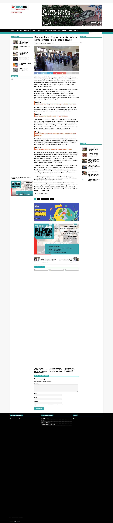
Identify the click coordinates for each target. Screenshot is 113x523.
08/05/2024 (38, 43)
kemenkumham (45, 199)
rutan (52, 199)
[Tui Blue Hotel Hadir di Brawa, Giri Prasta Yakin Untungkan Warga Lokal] (57, 318)
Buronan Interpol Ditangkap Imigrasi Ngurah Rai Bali (70, 370)
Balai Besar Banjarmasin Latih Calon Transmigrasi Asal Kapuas (53, 149)
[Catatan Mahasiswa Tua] (15, 48)
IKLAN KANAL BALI (44, 418)
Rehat (39, 30)
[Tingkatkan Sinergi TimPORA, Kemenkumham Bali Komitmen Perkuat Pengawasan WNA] (41, 318)
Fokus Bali (19, 30)
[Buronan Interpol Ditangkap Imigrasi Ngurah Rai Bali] (72, 318)
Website (36, 401)
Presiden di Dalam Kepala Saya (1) (25, 64)
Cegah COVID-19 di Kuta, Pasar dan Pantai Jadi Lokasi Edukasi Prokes (55, 104)
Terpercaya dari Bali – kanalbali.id (48, 424)
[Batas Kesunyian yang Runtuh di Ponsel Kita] (15, 59)
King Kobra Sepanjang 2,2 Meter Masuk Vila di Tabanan (94, 180)
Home (12, 30)
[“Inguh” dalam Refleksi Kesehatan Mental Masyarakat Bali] (15, 42)
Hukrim (33, 30)
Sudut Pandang (62, 30)
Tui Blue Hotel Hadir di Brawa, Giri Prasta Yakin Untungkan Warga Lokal (56, 370)
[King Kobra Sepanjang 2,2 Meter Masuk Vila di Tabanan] (84, 181)
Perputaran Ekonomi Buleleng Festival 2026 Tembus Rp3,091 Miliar (93, 155)
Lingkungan (52, 30)
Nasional (26, 30)
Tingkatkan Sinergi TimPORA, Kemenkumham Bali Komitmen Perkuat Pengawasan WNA (41, 370)
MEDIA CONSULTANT (74, 30)
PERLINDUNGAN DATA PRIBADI (16, 517)
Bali (38, 199)
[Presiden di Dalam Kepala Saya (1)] (15, 65)
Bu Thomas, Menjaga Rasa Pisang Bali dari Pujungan (93, 149)
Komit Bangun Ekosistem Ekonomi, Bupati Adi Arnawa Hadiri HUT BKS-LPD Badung (94, 161)
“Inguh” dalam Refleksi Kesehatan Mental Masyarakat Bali (24, 42)
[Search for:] (95, 32)
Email (35, 397)
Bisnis (45, 30)
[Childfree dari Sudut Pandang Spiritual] (15, 70)
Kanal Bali (44, 43)
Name (35, 393)
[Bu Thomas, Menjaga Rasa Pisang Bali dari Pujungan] (84, 149)
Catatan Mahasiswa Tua (24, 46)
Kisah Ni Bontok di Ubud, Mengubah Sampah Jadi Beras (51, 116)
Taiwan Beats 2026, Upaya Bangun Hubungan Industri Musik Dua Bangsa (94, 167)
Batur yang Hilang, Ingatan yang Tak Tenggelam (23, 53)
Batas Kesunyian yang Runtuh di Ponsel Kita (24, 58)
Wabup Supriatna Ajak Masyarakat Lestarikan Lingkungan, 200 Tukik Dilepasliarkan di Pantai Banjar (93, 174)
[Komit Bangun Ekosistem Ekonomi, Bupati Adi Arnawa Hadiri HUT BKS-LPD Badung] (84, 161)
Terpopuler (15, 36)
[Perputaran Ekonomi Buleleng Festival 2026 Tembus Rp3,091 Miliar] (84, 155)
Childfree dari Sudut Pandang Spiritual (23, 69)
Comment (36, 383)
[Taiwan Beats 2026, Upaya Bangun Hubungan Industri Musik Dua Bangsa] (84, 167)
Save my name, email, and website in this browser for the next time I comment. (52, 405)
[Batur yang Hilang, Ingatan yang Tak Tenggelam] (15, 54)
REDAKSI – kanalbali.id (45, 422)
